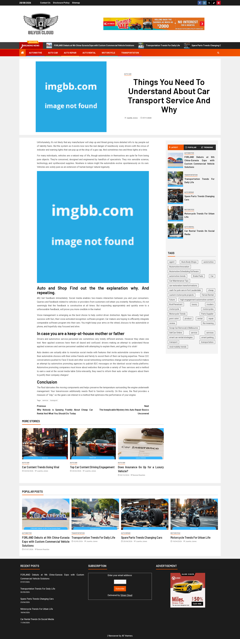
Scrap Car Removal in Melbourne (183, 328)
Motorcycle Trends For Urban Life (190, 537)
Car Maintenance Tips (178, 281)
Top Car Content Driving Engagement (92, 467)
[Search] (218, 52)
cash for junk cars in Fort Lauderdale (185, 290)
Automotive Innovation (179, 267)
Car (212, 276)
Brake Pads (198, 276)
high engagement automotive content (197, 300)
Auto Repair (70, 53)
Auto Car (53, 53)
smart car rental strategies (181, 337)
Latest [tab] (174, 147)
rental (199, 318)
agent (171, 262)
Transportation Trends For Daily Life (163, 45)
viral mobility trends (177, 347)
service (45, 400)
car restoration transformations (183, 285)
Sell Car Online (175, 333)
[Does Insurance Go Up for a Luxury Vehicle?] (141, 443)
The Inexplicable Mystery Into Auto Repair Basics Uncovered (124, 410)
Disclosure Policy (61, 3)
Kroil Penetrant (175, 304)
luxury (194, 304)
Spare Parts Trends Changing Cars (208, 45)
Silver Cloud (126, 595)
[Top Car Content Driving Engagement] (93, 443)
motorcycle (174, 309)
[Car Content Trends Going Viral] (45, 443)
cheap (211, 290)
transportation (207, 342)
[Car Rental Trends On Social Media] (175, 231)
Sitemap (76, 3)
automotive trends (177, 276)
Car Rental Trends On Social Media (37, 619)
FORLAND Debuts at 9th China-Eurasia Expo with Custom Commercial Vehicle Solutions (94, 45)
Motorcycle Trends (177, 314)
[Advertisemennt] (153, 23)
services (210, 333)
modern (210, 304)
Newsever (113, 635)
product (188, 318)
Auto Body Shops (189, 262)
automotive (208, 262)
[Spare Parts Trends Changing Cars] (175, 196)
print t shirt (174, 318)
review (172, 323)
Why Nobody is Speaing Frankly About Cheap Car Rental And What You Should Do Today (65, 410)
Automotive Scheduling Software (184, 271)
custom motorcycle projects (181, 295)
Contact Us (45, 3)
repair (211, 318)
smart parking (207, 337)
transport (54, 400)
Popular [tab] (192, 147)
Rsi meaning (208, 323)
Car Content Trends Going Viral (40, 467)
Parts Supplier (207, 314)
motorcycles (208, 309)
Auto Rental (89, 53)
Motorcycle (108, 53)
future (172, 300)
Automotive (35, 53)
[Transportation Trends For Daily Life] (175, 179)
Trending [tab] (208, 147)
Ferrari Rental (208, 295)
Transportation (130, 53)
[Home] (22, 53)
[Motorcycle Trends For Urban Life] (175, 213)
